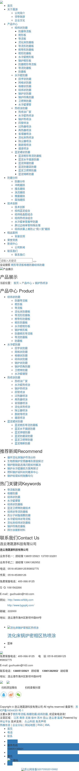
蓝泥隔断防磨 (26, 174)
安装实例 (20, 236)
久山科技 (30, 721)
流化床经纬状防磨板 (18, 522)
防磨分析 (12, 177)
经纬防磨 (39, 265)
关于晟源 (12, 9)
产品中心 (12, 24)
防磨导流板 (24, 31)
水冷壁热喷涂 (26, 115)
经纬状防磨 (21, 27)
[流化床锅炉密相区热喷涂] (23, 627)
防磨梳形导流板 (27, 64)
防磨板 (22, 71)
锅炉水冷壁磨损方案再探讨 (22, 468)
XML (47, 725)
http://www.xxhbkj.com (20, 599)
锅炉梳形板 (24, 60)
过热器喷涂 (24, 126)
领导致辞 (20, 16)
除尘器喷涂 (24, 141)
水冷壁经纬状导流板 (18, 519)
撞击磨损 (20, 188)
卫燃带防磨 (24, 101)
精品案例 (12, 232)
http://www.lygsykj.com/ (20, 605)
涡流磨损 (20, 192)
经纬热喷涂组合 (24, 218)
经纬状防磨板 (15, 504)
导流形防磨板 (26, 46)
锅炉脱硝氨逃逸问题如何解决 (24, 464)
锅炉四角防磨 (26, 97)
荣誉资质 (12, 240)
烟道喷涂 (23, 148)
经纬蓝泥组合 (22, 210)
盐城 (59, 717)
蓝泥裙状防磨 (22, 152)
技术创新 (12, 203)
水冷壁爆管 (24, 104)
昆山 (45, 717)
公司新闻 (20, 247)
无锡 (27, 717)
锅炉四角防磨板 (16, 526)
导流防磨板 (24, 68)
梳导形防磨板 (26, 49)
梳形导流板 (17, 265)
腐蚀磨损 (20, 199)
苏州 (39, 717)
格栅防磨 (29, 265)
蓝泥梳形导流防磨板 (30, 155)
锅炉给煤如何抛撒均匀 (20, 475)
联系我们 (12, 251)
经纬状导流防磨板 (17, 511)
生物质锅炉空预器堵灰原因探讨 (25, 461)
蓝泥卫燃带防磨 (27, 170)
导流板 (22, 38)
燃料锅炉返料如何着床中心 (22, 472)
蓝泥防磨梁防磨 (27, 166)
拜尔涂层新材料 (16, 530)
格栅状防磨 (24, 86)
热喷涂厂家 (24, 111)
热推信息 (5, 725)
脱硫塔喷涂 (24, 144)
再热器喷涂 (24, 130)
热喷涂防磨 (21, 108)
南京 (22, 717)
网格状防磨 (24, 82)
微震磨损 (20, 196)
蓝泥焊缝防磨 (26, 163)
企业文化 (20, 20)
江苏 (16, 717)
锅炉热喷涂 (24, 119)
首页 (9, 5)
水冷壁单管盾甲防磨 (26, 221)
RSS (40, 725)
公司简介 (20, 13)
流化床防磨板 (26, 42)
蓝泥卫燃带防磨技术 (18, 508)
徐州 (33, 717)
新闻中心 (12, 243)
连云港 (53, 717)
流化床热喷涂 (26, 137)
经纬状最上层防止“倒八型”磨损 (32, 229)
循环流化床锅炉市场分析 (21, 457)
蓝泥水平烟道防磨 (28, 159)
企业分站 (17, 725)
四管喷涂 (23, 122)
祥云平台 (5, 721)
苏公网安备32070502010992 (41, 769)
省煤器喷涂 (24, 133)
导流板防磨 (13, 489)
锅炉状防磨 (24, 93)
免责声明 (41, 721)
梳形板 (22, 35)
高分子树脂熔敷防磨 (18, 515)
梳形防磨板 (24, 53)
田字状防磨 (24, 79)
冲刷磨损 (20, 185)
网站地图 (30, 725)
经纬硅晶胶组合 (24, 214)
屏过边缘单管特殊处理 (27, 225)
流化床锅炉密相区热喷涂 (31, 635)
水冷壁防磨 (21, 75)
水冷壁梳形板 (26, 57)
